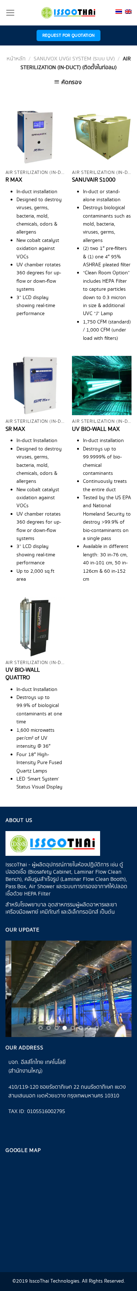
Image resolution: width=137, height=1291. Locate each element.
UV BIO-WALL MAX (96, 429)
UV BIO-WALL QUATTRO (22, 674)
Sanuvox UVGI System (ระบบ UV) (74, 59)
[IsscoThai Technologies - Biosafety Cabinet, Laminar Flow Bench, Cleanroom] (68, 12)
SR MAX (15, 429)
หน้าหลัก (16, 59)
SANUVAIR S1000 (93, 180)
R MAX (13, 180)
